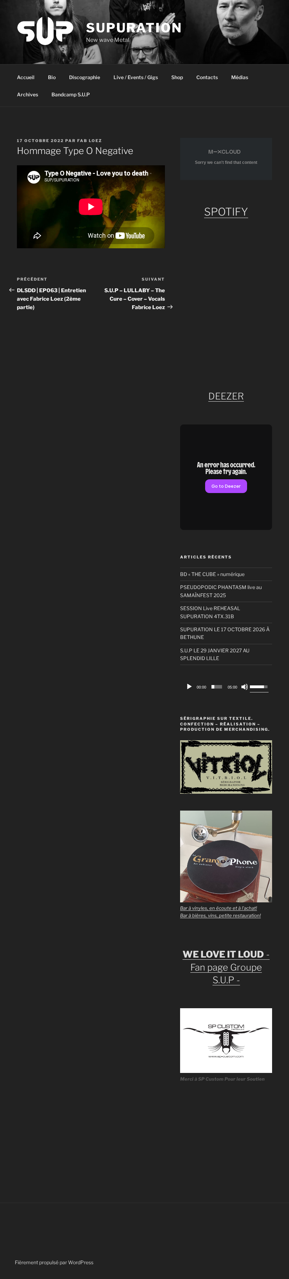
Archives (27, 94)
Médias (239, 77)
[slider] (216, 687)
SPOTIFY (226, 211)
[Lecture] (189, 686)
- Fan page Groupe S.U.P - (226, 967)
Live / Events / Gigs (135, 77)
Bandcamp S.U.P (70, 94)
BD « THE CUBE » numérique (212, 574)
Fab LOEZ (89, 140)
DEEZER (226, 396)
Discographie (84, 77)
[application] (226, 687)
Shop (177, 77)
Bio (52, 77)
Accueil (26, 77)
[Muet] (244, 686)
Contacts (207, 77)
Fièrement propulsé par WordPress (54, 1262)
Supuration (134, 28)
